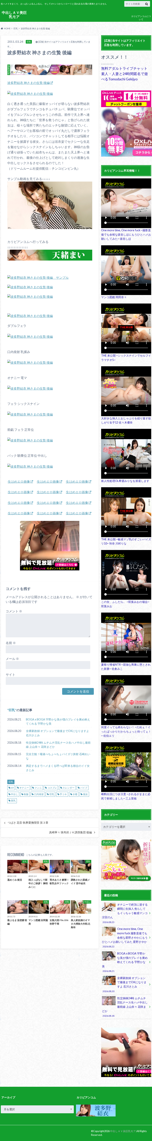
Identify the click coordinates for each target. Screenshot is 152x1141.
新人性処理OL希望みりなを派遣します (125, 480)
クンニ (38, 787)
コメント (14, 611)
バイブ (83, 787)
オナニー (24, 787)
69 (12, 787)
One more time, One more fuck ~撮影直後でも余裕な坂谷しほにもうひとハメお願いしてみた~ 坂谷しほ (126, 234)
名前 (11, 643)
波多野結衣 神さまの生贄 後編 (28, 83)
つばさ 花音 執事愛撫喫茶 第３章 (28, 822)
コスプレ (52, 787)
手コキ (63, 794)
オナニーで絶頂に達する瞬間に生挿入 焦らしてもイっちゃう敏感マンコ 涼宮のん (125, 913)
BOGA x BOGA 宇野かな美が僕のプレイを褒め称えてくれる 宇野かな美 (58, 721)
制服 (26, 794)
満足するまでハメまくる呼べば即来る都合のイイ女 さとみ (58, 768)
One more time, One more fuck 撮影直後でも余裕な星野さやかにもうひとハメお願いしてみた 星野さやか (125, 937)
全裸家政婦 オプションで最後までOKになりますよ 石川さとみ (57, 733)
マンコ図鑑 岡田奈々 (114, 297)
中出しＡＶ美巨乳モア (14, 14)
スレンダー (68, 787)
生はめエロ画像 (19, 481)
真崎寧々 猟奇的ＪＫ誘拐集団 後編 (70, 832)
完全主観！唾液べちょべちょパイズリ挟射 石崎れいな (58, 756)
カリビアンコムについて (141, 18)
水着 (75, 794)
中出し (14, 794)
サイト (10, 674)
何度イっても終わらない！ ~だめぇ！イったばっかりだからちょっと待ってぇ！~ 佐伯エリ (126, 731)
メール (12, 658)
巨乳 (12, 710)
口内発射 (39, 794)
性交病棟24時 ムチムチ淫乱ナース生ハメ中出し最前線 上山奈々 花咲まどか (58, 745)
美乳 (13, 800)
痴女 (85, 794)
